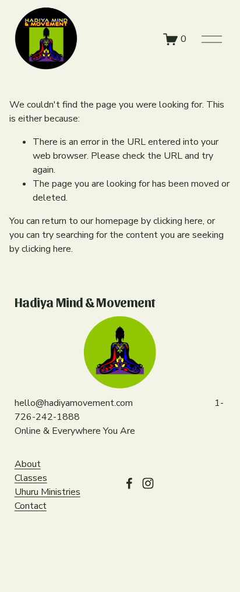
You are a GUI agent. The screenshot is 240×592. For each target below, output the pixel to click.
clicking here (178, 221)
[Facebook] (129, 483)
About (28, 464)
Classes (31, 478)
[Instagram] (148, 483)
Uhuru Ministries (47, 492)
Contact (31, 506)
